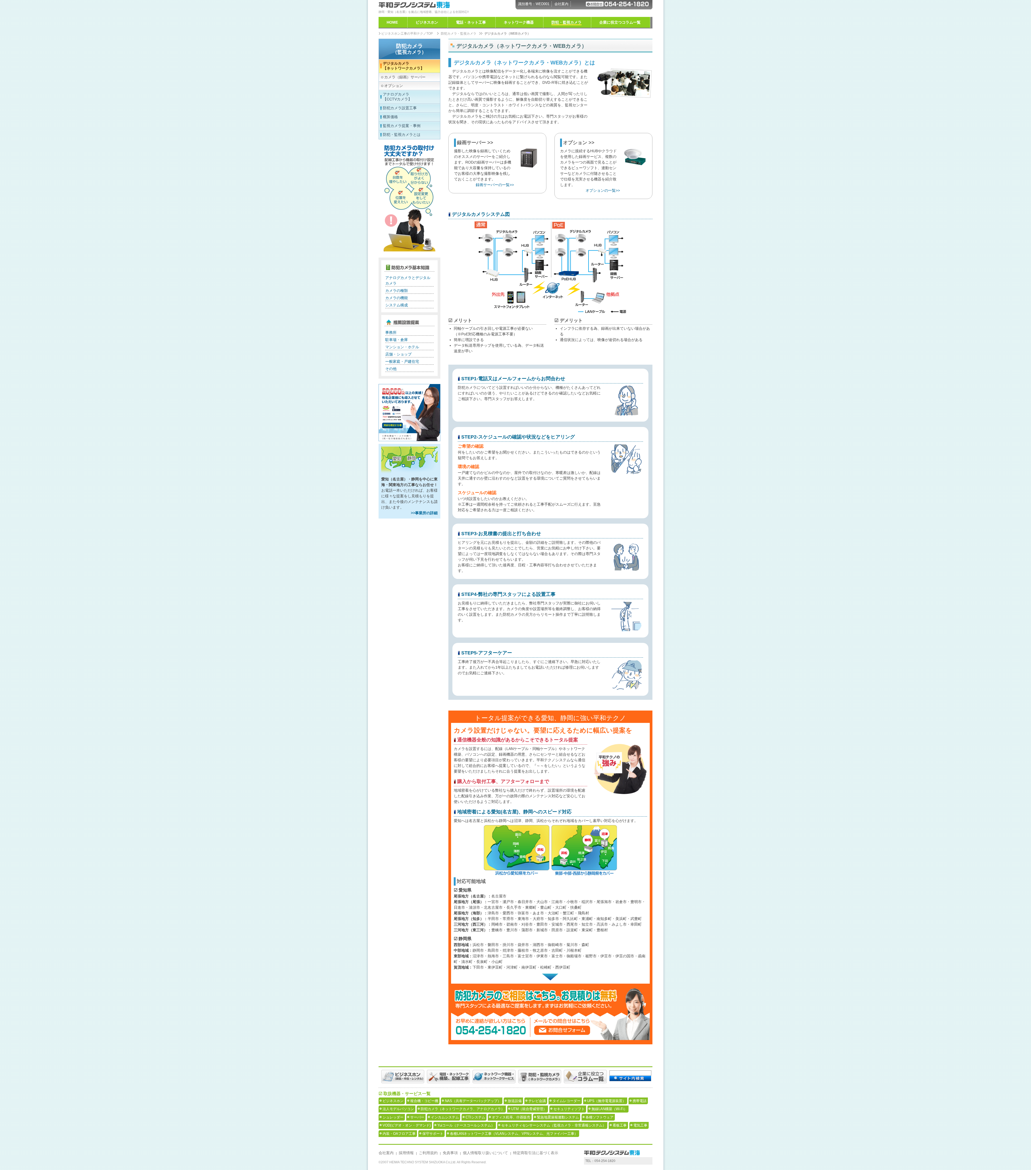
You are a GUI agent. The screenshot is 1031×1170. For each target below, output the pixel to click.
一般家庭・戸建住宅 (402, 361)
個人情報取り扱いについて (485, 1153)
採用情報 (406, 1153)
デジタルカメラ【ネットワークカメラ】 (403, 65)
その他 (391, 369)
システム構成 (396, 305)
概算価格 (390, 117)
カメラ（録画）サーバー (405, 77)
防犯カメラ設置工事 (400, 108)
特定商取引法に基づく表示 (535, 1153)
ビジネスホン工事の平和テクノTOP (407, 33)
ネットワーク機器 (519, 22)
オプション (393, 86)
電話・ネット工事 (471, 22)
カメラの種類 (396, 290)
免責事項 (450, 1153)
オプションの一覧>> (603, 190)
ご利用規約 (428, 1153)
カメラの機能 (396, 298)
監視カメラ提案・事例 (401, 126)
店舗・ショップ (398, 354)
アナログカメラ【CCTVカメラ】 (397, 96)
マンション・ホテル (402, 347)
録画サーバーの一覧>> (495, 185)
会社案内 (561, 4)
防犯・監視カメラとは (401, 134)
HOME (392, 22)
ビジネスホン (427, 22)
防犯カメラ (409, 49)
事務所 (391, 332)
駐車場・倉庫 (396, 340)
